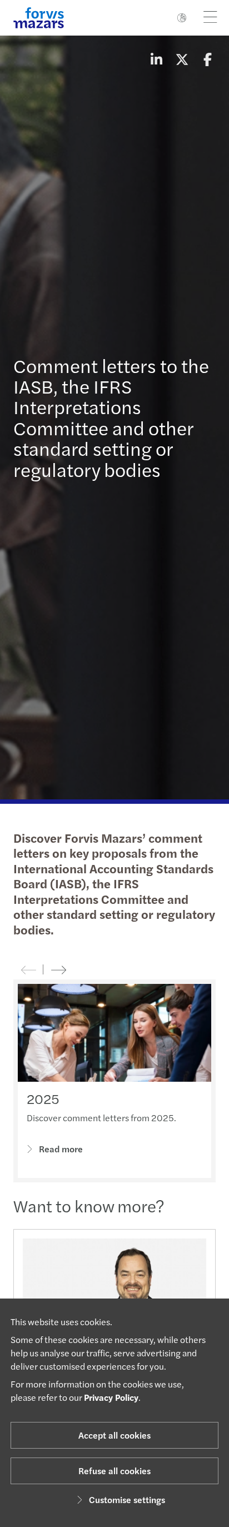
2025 (43, 1098)
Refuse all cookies (114, 1470)
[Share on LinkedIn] (156, 59)
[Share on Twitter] (181, 59)
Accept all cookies (114, 1435)
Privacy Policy (111, 1397)
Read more (61, 1148)
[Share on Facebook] (207, 59)
